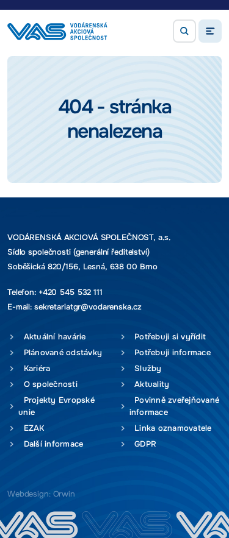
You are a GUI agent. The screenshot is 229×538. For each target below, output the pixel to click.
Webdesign (28, 494)
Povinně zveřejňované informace (174, 406)
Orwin (64, 494)
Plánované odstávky (60, 352)
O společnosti (48, 384)
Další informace (50, 444)
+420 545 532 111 (70, 292)
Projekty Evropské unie (56, 406)
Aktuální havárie (52, 336)
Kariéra (34, 368)
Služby (145, 368)
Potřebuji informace (170, 352)
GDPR (143, 444)
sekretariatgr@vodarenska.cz (88, 307)
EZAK (31, 428)
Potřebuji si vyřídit (167, 336)
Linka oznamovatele (170, 428)
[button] (184, 31)
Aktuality (149, 384)
